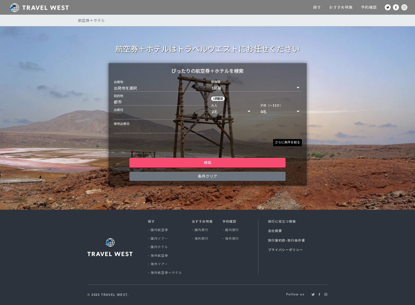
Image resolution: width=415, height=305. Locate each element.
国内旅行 (201, 230)
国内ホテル (159, 247)
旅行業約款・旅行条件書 (286, 240)
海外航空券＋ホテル (166, 272)
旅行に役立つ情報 (282, 221)
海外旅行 (201, 238)
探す (317, 7)
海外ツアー (159, 264)
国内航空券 (159, 230)
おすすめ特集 (341, 7)
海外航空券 (159, 255)
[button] (287, 142)
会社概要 (275, 231)
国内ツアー (159, 238)
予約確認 (369, 7)
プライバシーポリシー (285, 250)
